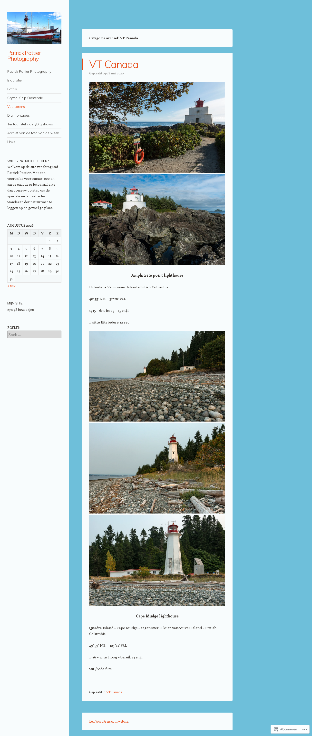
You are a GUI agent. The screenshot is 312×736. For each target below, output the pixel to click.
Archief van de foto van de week (33, 133)
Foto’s (12, 89)
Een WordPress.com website (108, 721)
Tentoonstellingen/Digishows (30, 124)
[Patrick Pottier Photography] (34, 28)
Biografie (14, 80)
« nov (11, 285)
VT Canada (113, 64)
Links (11, 142)
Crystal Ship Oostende (25, 98)
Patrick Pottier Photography (24, 55)
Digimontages (18, 115)
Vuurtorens (16, 106)
